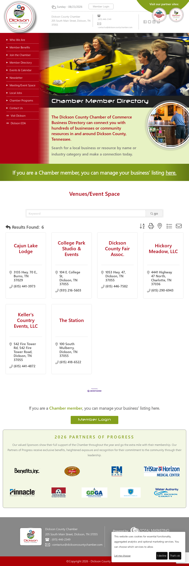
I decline (161, 555)
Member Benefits (20, 47)
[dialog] (148, 547)
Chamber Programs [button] (21, 100)
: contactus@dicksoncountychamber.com (114, 27)
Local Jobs (16, 93)
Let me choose (122, 555)
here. (171, 172)
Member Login (101, 6)
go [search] (156, 213)
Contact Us (16, 108)
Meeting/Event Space (22, 85)
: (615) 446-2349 (104, 19)
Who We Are (17, 40)
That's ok (175, 555)
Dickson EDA (18, 123)
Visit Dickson (18, 115)
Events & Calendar (21, 70)
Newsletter (16, 77)
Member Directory (21, 62)
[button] (8, 227)
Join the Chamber (20, 55)
